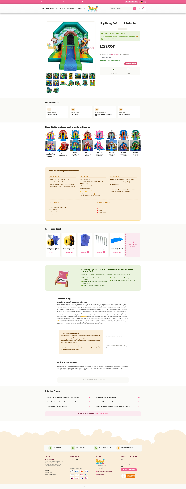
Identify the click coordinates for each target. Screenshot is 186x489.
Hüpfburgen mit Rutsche (53, 18)
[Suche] (134, 8)
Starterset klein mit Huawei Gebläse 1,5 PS (53, 249)
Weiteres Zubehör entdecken (133, 245)
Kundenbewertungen (49, 477)
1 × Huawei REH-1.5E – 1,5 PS (87, 190)
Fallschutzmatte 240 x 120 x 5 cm (117, 249)
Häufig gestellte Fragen (75, 459)
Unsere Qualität (48, 472)
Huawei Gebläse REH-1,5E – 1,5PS (69, 249)
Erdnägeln (84, 316)
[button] (137, 36)
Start (46, 18)
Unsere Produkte (50, 8)
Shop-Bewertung (123, 28)
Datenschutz (124, 459)
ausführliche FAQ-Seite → (102, 413)
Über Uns (60, 8)
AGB (122, 466)
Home (42, 8)
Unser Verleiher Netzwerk (50, 474)
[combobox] (121, 8)
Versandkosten (114, 54)
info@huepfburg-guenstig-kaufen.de (105, 471)
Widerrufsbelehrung (125, 464)
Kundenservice (71, 8)
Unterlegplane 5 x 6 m (85, 249)
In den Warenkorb (131, 63)
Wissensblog (81, 8)
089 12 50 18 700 (100, 474)
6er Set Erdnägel (101, 249)
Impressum (123, 462)
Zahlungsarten (73, 462)
